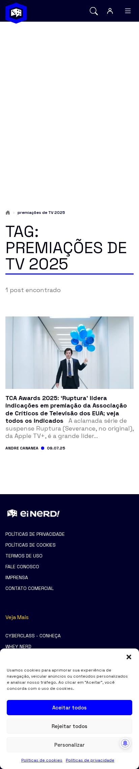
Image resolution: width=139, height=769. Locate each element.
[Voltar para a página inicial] (16, 13)
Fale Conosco (22, 567)
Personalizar (69, 745)
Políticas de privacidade (90, 760)
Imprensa (16, 577)
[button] (129, 657)
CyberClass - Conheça (33, 636)
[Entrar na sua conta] (110, 11)
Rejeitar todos (69, 726)
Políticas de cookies (41, 760)
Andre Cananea (21, 448)
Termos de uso (24, 556)
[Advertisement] (69, 102)
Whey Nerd (18, 646)
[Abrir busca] (94, 11)
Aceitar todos (69, 707)
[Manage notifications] (125, 743)
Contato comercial (29, 588)
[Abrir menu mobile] (128, 11)
